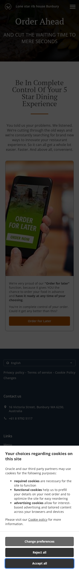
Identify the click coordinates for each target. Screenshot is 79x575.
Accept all (39, 563)
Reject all (39, 552)
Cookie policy (37, 519)
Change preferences (39, 541)
